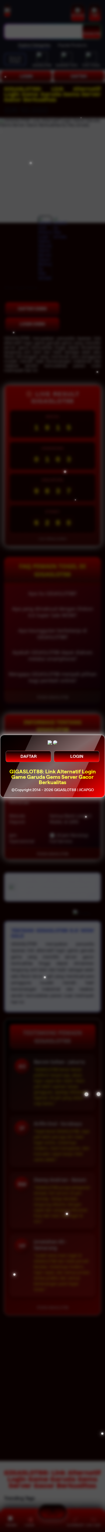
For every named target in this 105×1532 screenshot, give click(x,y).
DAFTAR (28, 756)
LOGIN (76, 756)
